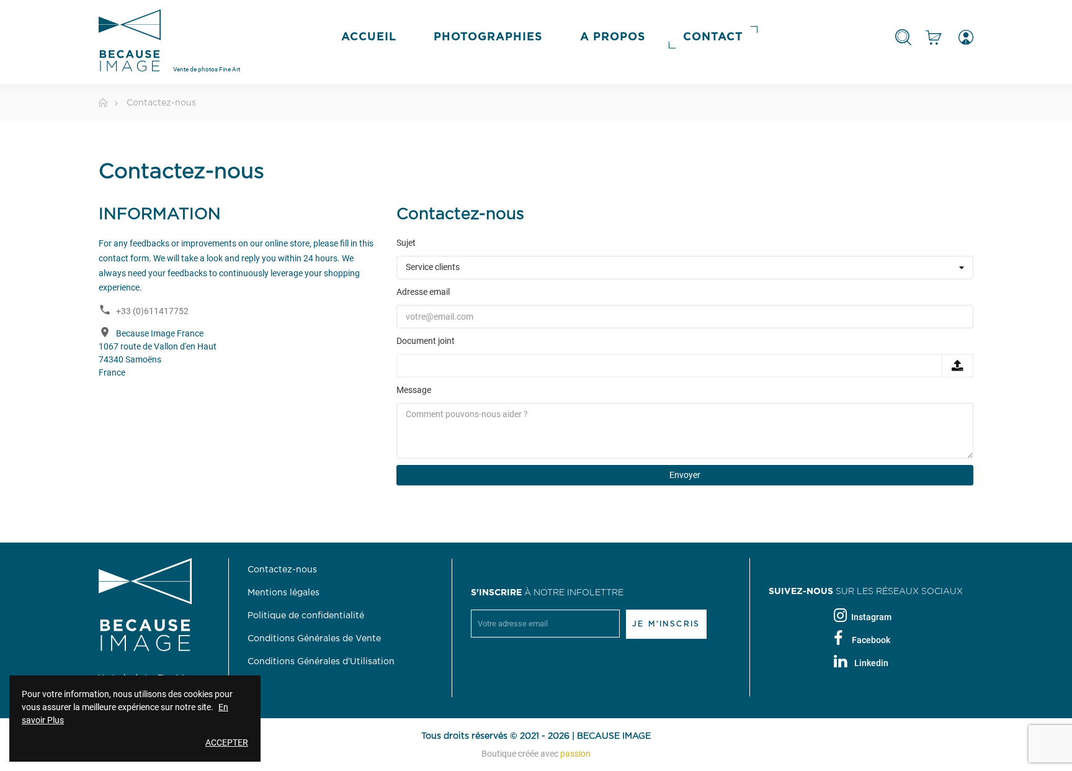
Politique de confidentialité (306, 616)
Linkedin (871, 663)
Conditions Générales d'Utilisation (321, 661)
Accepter (226, 742)
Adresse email (423, 292)
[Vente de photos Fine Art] (130, 46)
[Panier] (933, 37)
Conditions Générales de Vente (314, 638)
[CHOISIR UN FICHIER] (957, 365)
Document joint (425, 341)
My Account (962, 37)
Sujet (406, 243)
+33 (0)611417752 (152, 311)
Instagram (871, 617)
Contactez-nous (282, 570)
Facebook (871, 640)
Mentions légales (283, 593)
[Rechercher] (903, 37)
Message (413, 390)
